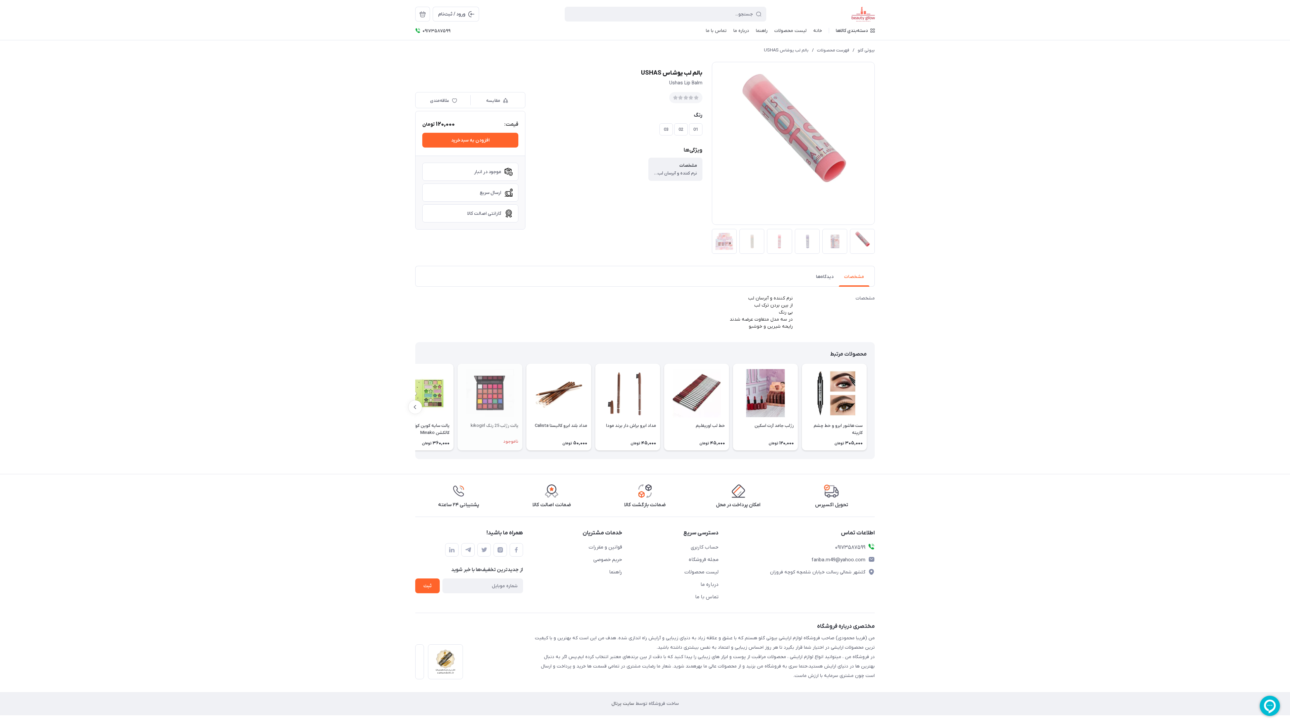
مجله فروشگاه (704, 559)
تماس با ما (707, 597)
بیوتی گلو (866, 50)
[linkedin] (452, 550)
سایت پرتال (622, 703)
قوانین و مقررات (605, 547)
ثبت (427, 586)
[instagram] (500, 550)
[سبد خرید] (422, 14)
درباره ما (709, 584)
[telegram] (468, 550)
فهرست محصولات (833, 50)
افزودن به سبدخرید (470, 140)
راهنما (615, 572)
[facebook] (516, 550)
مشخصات (854, 277)
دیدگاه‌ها (824, 277)
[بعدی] (415, 407)
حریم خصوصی (607, 559)
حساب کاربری (705, 547)
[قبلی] (875, 407)
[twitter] (484, 550)
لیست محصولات (701, 572)
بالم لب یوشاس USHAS (786, 50)
